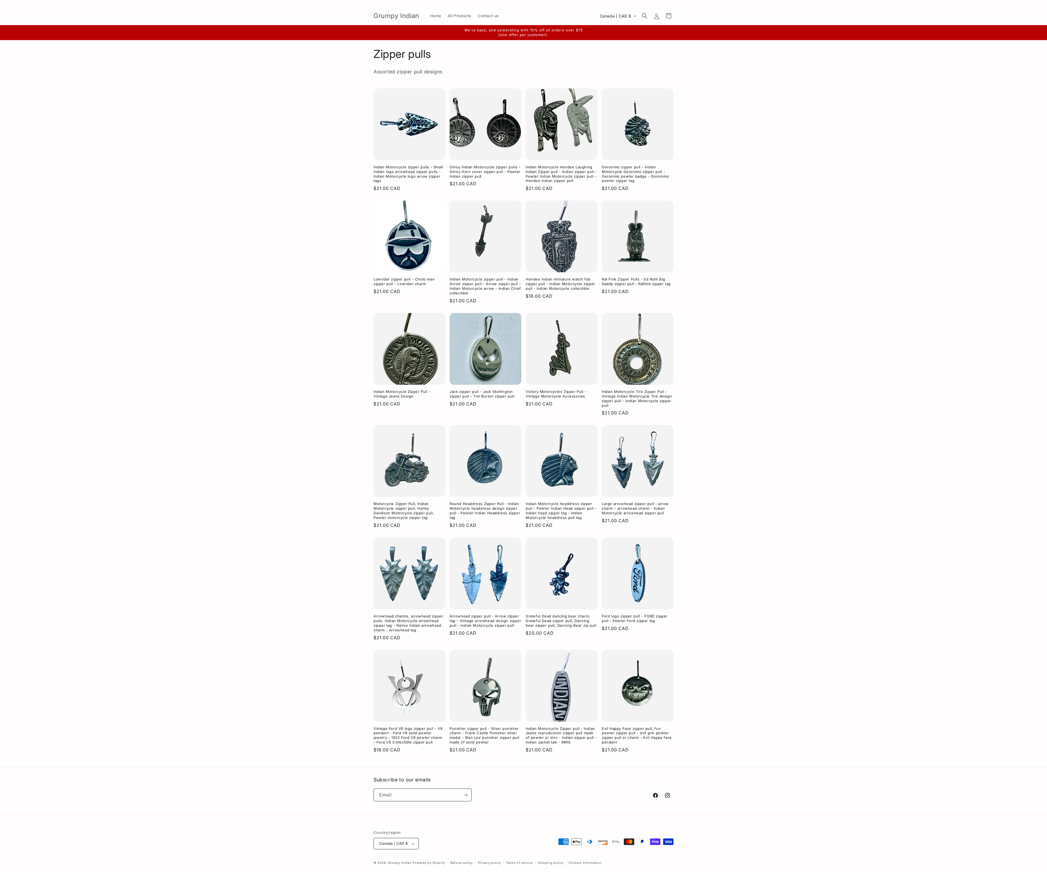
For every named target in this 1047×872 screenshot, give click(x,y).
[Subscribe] (465, 795)
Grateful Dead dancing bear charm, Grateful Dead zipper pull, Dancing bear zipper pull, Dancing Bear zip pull (561, 621)
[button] (645, 16)
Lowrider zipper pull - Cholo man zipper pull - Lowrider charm (404, 281)
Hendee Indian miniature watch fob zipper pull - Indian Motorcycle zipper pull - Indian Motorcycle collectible (560, 284)
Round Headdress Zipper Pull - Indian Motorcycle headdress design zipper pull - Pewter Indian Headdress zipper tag (485, 510)
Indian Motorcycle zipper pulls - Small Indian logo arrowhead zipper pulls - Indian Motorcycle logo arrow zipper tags (408, 174)
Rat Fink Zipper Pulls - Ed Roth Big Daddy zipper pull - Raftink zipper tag (636, 281)
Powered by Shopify (429, 863)
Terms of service (519, 863)
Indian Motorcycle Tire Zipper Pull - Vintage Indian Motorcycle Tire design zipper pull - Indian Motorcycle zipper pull (637, 398)
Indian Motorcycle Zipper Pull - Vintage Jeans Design (402, 393)
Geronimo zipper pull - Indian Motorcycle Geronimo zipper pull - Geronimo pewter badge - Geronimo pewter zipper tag (635, 174)
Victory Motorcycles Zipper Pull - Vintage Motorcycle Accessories (556, 393)
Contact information (585, 863)
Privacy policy (489, 863)
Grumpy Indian (400, 863)
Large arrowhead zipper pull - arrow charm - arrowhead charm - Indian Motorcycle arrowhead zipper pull (635, 508)
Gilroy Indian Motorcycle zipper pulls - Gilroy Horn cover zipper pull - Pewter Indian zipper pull (485, 171)
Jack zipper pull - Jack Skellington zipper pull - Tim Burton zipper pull (482, 393)
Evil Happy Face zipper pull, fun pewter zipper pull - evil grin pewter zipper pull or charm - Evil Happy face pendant (637, 735)
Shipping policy (551, 863)
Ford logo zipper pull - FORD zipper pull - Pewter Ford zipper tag (634, 618)
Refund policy (461, 863)
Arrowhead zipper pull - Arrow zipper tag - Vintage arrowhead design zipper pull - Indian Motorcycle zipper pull (485, 621)
